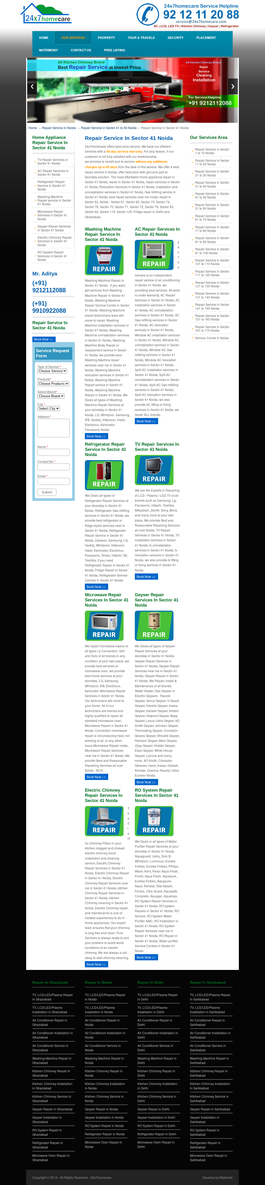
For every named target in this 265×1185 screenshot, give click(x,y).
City (41, 404)
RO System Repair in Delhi (156, 1125)
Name (43, 446)
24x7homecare (101, 1177)
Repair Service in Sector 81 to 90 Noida (212, 240)
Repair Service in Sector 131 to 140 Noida (212, 295)
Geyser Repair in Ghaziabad (52, 1109)
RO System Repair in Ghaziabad (47, 1132)
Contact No (46, 461)
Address (44, 416)
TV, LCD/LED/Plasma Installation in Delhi (152, 1009)
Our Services (73, 37)
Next (233, 86)
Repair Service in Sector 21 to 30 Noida (212, 173)
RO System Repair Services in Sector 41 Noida (52, 256)
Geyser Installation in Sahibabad (204, 1119)
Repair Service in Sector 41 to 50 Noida (109, 127)
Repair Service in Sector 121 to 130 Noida (212, 284)
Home (43, 37)
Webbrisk (226, 1177)
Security (175, 37)
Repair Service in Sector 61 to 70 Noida (212, 218)
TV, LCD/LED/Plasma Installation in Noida (100, 1009)
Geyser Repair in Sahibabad (210, 1109)
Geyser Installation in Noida (104, 1117)
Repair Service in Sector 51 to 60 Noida (212, 206)
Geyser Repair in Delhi (153, 1109)
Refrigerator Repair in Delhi (156, 1134)
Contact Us (81, 50)
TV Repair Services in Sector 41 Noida (53, 161)
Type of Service (49, 366)
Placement (206, 37)
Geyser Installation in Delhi (156, 1117)
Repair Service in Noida (59, 127)
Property (106, 37)
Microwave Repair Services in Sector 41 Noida (52, 215)
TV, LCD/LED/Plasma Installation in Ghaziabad (49, 1009)
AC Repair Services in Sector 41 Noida (53, 172)
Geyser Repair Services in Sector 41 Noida (54, 228)
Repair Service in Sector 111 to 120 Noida (212, 273)
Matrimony (48, 50)
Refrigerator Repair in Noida (105, 1134)
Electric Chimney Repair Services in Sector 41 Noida (55, 241)
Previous (32, 86)
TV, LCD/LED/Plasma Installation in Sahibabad (207, 1009)
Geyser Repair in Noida (101, 1109)
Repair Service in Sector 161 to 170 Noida (212, 328)
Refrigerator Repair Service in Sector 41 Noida (52, 185)
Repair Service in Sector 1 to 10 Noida (212, 151)
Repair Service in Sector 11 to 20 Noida (212, 162)
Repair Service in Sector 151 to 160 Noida (212, 317)
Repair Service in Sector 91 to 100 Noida (212, 251)
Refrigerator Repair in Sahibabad (205, 1144)
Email (43, 476)
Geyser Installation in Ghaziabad (47, 1119)
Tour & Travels (141, 37)
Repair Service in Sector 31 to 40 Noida (212, 184)
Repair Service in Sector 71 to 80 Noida (212, 229)
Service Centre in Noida (212, 338)
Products (44, 379)
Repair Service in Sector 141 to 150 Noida (212, 306)
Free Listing (114, 50)
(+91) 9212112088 (49, 286)
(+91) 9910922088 (49, 307)
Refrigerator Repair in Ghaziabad (47, 1144)
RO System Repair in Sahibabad (204, 1132)
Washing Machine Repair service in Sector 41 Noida (54, 200)
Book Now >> (43, 339)
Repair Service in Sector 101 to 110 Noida (212, 262)
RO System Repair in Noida (104, 1125)
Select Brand (47, 391)
